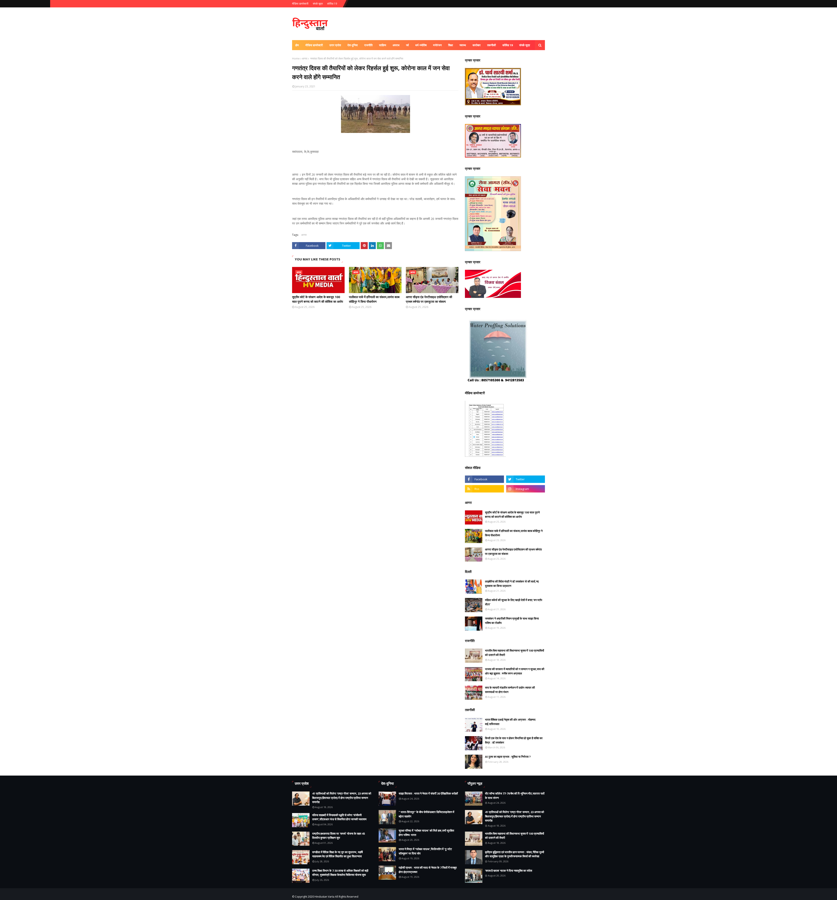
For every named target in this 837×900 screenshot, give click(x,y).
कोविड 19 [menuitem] (507, 45)
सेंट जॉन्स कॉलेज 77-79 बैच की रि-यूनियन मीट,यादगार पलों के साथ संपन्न (514, 795)
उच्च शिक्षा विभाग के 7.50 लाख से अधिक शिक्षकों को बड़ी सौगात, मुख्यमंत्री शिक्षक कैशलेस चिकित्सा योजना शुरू (340, 873)
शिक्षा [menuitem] (450, 45)
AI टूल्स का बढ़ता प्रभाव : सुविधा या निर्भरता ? (508, 757)
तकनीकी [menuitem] (491, 45)
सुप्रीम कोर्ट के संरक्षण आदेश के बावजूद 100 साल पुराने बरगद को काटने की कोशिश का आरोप (317, 299)
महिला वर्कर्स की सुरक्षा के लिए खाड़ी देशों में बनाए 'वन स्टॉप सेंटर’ (513, 602)
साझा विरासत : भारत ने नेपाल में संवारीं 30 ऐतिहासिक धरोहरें (428, 793)
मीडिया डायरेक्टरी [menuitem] (314, 45)
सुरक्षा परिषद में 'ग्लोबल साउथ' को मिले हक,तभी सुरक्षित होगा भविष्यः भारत (426, 833)
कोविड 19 (332, 3)
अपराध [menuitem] (396, 45)
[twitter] (525, 479)
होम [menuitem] (297, 45)
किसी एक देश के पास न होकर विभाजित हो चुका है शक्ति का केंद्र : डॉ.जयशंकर (514, 740)
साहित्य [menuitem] (382, 45)
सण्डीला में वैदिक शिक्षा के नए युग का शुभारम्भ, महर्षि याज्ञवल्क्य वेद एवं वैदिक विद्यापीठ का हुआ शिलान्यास (337, 854)
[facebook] (484, 479)
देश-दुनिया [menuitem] (352, 45)
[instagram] (525, 488)
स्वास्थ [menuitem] (462, 45)
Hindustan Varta (324, 896)
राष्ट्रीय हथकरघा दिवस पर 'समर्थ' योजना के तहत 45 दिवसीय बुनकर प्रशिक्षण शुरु (338, 836)
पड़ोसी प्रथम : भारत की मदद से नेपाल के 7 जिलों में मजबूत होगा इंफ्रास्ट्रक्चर (428, 870)
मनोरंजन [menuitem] (437, 45)
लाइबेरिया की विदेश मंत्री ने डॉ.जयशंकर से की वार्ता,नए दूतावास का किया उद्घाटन (512, 583)
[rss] (484, 488)
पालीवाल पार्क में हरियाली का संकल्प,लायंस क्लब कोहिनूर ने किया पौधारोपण (374, 299)
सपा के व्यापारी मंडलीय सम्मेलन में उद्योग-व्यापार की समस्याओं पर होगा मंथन (510, 690)
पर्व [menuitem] (407, 45)
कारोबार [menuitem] (477, 45)
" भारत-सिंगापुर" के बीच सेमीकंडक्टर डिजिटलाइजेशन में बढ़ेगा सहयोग (426, 814)
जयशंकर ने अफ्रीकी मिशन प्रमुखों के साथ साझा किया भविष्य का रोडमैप (512, 620)
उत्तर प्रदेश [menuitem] (335, 45)
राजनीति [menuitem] (368, 45)
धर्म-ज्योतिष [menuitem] (421, 45)
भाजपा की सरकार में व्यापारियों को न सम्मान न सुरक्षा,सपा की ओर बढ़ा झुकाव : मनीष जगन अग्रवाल (514, 671)
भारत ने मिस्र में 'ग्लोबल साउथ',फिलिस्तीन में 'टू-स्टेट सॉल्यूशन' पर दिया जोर (425, 851)
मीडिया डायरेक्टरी (300, 3)
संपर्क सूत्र (318, 3)
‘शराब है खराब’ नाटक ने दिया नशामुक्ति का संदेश (508, 871)
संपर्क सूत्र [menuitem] (524, 45)
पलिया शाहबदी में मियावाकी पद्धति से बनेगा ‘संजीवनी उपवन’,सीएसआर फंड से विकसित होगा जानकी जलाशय (339, 817)
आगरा (304, 58)
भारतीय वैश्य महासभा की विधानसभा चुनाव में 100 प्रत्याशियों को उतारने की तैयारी (514, 653)
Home (296, 58)
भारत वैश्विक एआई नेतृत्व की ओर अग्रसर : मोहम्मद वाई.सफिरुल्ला (510, 722)
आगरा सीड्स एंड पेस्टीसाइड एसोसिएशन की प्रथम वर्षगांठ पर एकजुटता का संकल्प (429, 299)
